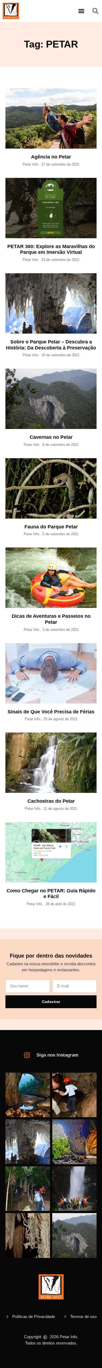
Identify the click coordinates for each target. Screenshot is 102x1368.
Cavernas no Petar (51, 437)
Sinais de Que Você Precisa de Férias (51, 711)
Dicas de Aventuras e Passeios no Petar (51, 619)
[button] (81, 11)
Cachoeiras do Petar (51, 801)
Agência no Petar (51, 157)
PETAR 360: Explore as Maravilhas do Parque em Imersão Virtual (51, 249)
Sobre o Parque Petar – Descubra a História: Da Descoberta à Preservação (51, 345)
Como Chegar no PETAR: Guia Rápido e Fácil (51, 893)
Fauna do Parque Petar (51, 526)
